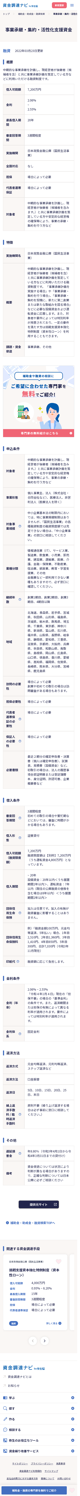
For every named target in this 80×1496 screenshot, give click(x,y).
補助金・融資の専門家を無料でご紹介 (34, 1490)
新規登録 (59, 5)
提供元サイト (39, 1204)
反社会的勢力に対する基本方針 (22, 1478)
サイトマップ (51, 1470)
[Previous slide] (32, 1340)
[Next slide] (44, 1340)
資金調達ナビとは (20, 1376)
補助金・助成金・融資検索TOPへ (32, 1222)
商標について (47, 1478)
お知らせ (14, 1385)
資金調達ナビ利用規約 (30, 1470)
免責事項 (60, 1463)
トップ (6, 13)
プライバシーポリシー (42, 1463)
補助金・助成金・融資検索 (31, 13)
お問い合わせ (64, 1478)
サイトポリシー (20, 1463)
